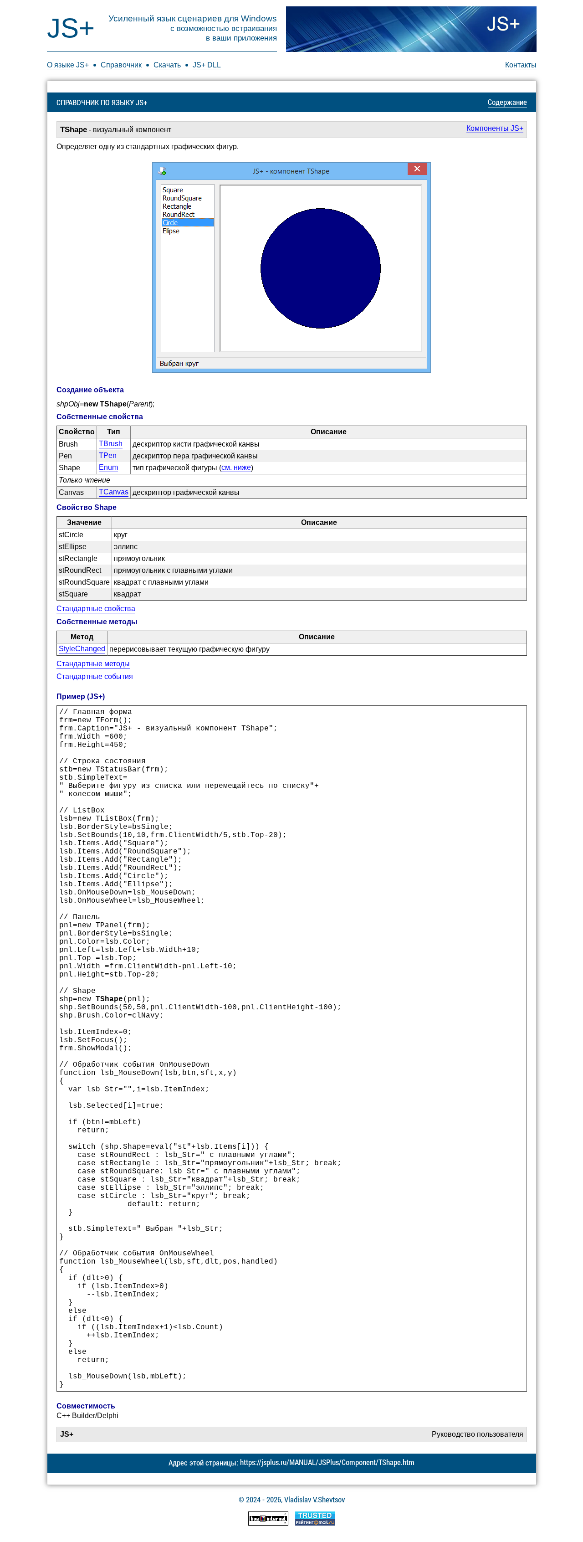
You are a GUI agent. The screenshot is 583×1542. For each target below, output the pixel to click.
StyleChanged (82, 649)
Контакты (521, 65)
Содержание (507, 102)
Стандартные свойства (95, 608)
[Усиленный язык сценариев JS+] (411, 29)
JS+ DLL (207, 65)
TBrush (111, 443)
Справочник (121, 65)
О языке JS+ (68, 65)
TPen (108, 455)
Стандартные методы (93, 664)
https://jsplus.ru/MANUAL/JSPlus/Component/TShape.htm (327, 1462)
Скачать (167, 65)
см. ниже (236, 467)
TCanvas (113, 492)
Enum (108, 467)
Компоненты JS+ (494, 128)
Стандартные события (94, 676)
